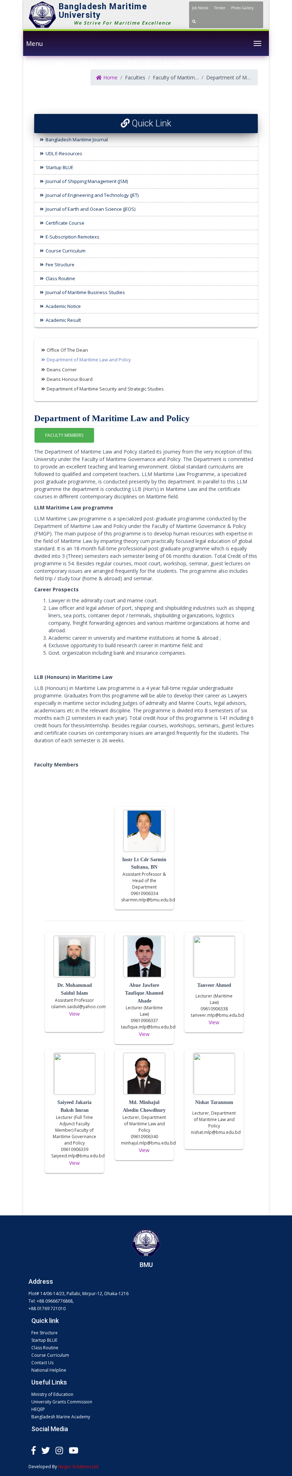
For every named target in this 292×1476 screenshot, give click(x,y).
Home (110, 77)
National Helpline (48, 1370)
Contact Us (42, 1363)
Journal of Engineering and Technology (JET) (92, 195)
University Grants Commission (61, 1402)
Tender (219, 7)
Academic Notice (63, 306)
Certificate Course (65, 223)
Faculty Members (64, 435)
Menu (34, 43)
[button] (194, 21)
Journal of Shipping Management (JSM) (87, 181)
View (74, 1013)
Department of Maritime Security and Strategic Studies (105, 389)
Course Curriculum (65, 250)
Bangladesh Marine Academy (60, 1417)
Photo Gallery (242, 7)
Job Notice (200, 7)
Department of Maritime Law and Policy (89, 359)
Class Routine (60, 278)
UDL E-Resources (64, 153)
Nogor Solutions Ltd (78, 1467)
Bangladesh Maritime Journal (77, 139)
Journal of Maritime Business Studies (85, 292)
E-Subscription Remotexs (72, 237)
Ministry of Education (52, 1394)
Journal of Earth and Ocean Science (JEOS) (90, 209)
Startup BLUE (59, 167)
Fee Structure (60, 264)
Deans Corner (62, 369)
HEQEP (38, 1409)
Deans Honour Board (70, 379)
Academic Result (63, 320)
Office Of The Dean (67, 350)
